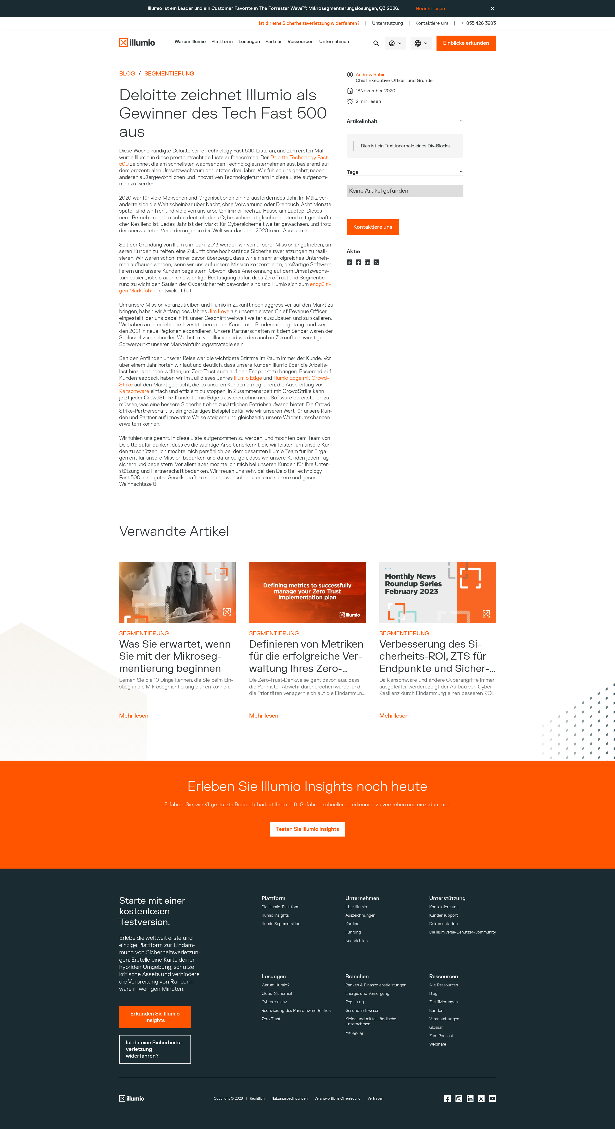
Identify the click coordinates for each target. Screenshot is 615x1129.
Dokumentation (443, 923)
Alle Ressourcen (443, 985)
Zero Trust (271, 1019)
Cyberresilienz (274, 1001)
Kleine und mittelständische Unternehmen (370, 1021)
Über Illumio (356, 906)
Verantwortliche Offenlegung (337, 1098)
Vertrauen (375, 1098)
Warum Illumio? (275, 985)
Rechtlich (257, 1098)
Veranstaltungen (444, 1019)
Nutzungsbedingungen (289, 1098)
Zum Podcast (441, 1035)
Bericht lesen (430, 9)
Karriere (352, 923)
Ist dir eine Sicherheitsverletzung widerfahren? (309, 23)
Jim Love (218, 311)
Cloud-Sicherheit (277, 993)
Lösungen (249, 41)
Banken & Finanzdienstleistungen (375, 985)
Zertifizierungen (443, 1001)
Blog (127, 73)
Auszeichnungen (360, 915)
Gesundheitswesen (362, 1010)
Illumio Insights (275, 915)
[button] (376, 43)
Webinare (437, 1044)
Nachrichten (356, 940)
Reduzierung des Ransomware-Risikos (296, 1010)
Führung (353, 932)
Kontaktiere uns (432, 23)
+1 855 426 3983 (478, 23)
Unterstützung (387, 23)
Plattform (222, 41)
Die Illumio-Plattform (281, 906)
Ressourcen (301, 41)
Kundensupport (443, 915)
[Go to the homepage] (137, 43)
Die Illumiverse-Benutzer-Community (462, 932)
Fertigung (354, 1032)
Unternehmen (334, 41)
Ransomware (134, 391)
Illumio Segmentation (281, 923)
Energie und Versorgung (367, 993)
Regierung (354, 1001)
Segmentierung (169, 73)
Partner (273, 41)
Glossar (436, 1027)
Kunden (436, 1010)
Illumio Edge (248, 378)
